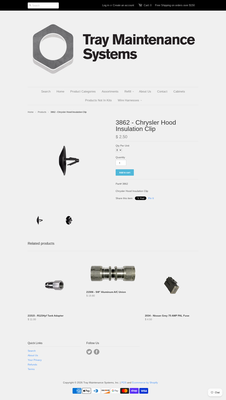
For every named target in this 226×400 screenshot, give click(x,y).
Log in (105, 5)
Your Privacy (35, 360)
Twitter (89, 352)
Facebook (96, 352)
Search (32, 350)
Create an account (123, 5)
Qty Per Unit (122, 145)
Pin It (151, 198)
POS (123, 382)
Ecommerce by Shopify (145, 382)
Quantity (120, 157)
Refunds (32, 364)
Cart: (147, 5)
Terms (31, 369)
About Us (33, 355)
